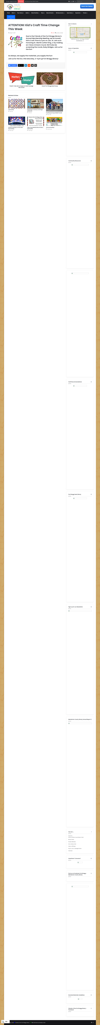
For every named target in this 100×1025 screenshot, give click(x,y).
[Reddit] (29, 65)
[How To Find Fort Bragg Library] (80, 37)
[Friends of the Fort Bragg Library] (13, 6)
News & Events (49, 12)
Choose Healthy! (50, 127)
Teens (42, 12)
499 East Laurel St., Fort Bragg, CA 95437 (80, 39)
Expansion (77, 12)
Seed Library (70, 12)
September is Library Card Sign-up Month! (35, 110)
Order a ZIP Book (72, 846)
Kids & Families (34, 12)
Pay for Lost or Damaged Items (74, 848)
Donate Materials (72, 841)
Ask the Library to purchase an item (76, 837)
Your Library (20, 12)
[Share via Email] (32, 65)
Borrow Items (71, 839)
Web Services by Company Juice (38, 1022)
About (13, 12)
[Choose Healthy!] (54, 121)
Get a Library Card (72, 844)
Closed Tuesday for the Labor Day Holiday (34, 1)
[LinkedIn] (25, 65)
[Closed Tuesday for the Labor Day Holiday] (16, 121)
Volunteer (70, 850)
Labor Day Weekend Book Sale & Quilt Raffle (35, 128)
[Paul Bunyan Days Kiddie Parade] (54, 105)
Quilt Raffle (11, 109)
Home (8, 12)
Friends (84, 12)
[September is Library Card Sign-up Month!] (35, 103)
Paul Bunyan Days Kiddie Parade (54, 113)
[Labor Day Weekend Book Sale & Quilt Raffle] (35, 121)
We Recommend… (60, 12)
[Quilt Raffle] (16, 103)
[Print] (35, 65)
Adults (27, 12)
